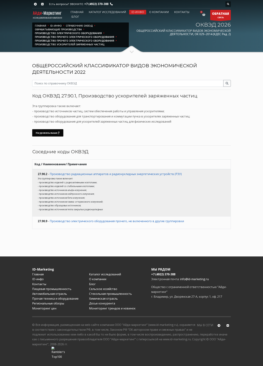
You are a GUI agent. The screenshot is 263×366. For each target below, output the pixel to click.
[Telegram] (35, 4)
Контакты (181, 12)
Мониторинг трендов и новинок (112, 308)
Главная (77, 12)
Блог (75, 16)
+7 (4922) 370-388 (96, 4)
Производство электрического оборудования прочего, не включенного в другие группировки (117, 221)
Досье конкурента (102, 303)
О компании (159, 12)
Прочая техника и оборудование (55, 299)
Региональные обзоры (48, 303)
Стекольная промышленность (110, 294)
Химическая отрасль (103, 299)
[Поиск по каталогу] (228, 4)
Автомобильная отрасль (49, 294)
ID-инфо (137, 12)
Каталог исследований (107, 12)
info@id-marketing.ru (194, 279)
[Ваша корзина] (204, 14)
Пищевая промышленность (51, 289)
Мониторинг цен (44, 308)
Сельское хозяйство (103, 289)
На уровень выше (47, 132)
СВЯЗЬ (220, 15)
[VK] (42, 4)
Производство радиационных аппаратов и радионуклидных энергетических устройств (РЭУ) (116, 174)
